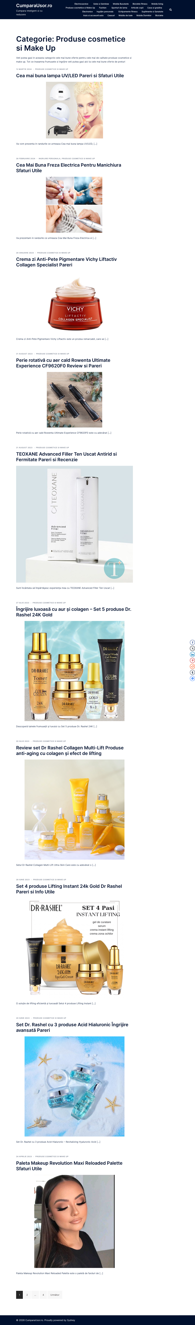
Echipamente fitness (128, 11)
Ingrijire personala (105, 11)
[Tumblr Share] (192, 672)
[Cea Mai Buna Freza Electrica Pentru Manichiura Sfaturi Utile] (74, 204)
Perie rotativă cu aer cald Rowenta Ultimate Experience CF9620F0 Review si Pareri (63, 363)
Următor (54, 1294)
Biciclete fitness (140, 4)
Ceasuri (111, 15)
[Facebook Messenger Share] (192, 678)
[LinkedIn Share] (192, 654)
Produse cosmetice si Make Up (80, 7)
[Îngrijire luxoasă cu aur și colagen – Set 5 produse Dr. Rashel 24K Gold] (74, 670)
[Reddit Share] (192, 666)
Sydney (71, 1320)
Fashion (102, 7)
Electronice (87, 11)
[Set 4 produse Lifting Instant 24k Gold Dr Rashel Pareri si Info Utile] (74, 947)
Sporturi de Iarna (119, 7)
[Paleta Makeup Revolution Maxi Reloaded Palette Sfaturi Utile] (74, 1221)
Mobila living (157, 4)
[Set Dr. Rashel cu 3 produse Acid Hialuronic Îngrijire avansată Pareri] (74, 1086)
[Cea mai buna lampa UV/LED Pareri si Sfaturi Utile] (74, 109)
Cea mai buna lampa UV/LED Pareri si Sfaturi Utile (70, 75)
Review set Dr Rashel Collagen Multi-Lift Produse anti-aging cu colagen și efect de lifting (70, 750)
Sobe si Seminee (101, 4)
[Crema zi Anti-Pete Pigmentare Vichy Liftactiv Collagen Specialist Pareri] (74, 302)
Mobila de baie (125, 15)
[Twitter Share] (192, 648)
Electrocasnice (81, 4)
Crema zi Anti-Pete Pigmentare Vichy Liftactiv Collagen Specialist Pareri (66, 262)
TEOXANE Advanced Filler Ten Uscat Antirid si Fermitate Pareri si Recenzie (66, 456)
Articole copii (137, 7)
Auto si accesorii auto (93, 15)
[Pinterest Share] (192, 660)
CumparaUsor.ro (34, 5)
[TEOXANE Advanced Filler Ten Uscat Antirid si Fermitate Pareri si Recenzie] (74, 524)
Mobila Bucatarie (121, 4)
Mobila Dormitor (143, 15)
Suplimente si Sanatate (152, 11)
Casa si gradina (154, 7)
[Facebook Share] (192, 642)
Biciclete (159, 15)
